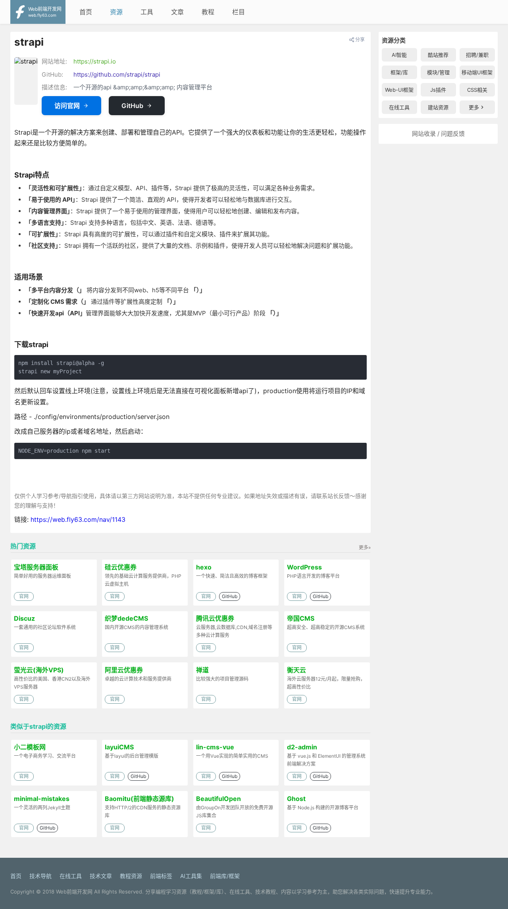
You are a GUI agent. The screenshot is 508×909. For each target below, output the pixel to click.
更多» (365, 547)
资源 (116, 12)
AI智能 (399, 55)
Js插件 (438, 90)
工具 (146, 12)
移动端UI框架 (477, 72)
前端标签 (161, 875)
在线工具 (399, 107)
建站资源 (438, 107)
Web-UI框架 (399, 90)
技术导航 (40, 875)
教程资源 (131, 875)
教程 (208, 12)
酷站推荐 (438, 55)
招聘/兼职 (477, 55)
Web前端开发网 (74, 891)
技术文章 (101, 875)
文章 (177, 12)
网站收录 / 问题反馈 (438, 133)
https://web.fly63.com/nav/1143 (78, 519)
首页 (85, 12)
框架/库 (399, 72)
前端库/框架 (225, 875)
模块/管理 (438, 72)
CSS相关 (477, 90)
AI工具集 (191, 875)
